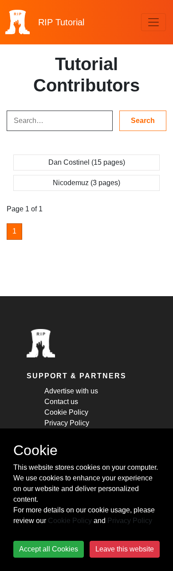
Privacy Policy (66, 423)
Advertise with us (71, 391)
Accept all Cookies (48, 549)
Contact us (61, 401)
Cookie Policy (66, 412)
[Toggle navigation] (153, 22)
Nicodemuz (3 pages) (86, 182)
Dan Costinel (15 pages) (86, 162)
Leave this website (124, 549)
